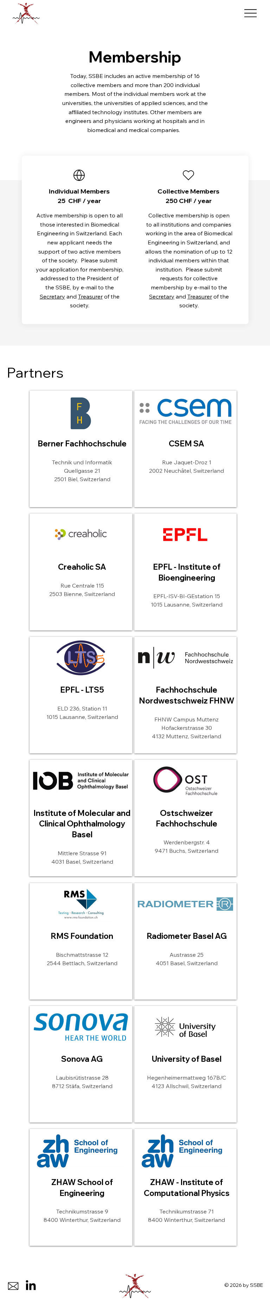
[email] (13, 1286)
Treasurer (90, 296)
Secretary (52, 296)
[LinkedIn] (31, 1286)
